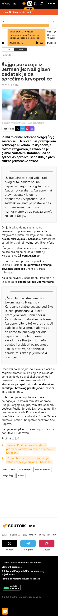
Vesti (13, 469)
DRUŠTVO (44, 534)
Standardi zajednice (12, 566)
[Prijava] (35, 3)
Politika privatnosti (11, 578)
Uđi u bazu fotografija (37, 123)
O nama (5, 562)
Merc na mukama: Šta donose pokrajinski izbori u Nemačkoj (25, 36)
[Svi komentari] (5, 611)
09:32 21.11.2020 (10, 85)
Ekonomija (29, 534)
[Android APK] (11, 587)
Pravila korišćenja (20, 562)
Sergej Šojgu (8, 475)
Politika (15, 534)
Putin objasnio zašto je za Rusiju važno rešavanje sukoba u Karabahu (29, 460)
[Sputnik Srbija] (10, 4)
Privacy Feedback (31, 578)
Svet (5, 469)
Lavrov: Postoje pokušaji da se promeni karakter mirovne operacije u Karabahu (31, 449)
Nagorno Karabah (42, 469)
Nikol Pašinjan (25, 469)
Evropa (21, 475)
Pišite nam (35, 562)
